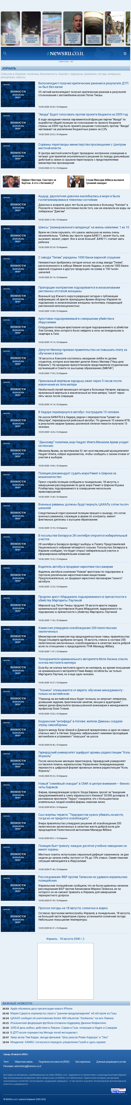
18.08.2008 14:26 (46, 432)
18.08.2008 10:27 (46, 682)
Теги (6, 1061)
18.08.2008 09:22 (46, 776)
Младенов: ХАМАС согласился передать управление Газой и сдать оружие (58, 1042)
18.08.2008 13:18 (46, 528)
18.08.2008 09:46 (46, 745)
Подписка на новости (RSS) (54, 1061)
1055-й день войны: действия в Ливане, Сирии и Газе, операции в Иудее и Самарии (63, 1027)
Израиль (9, 68)
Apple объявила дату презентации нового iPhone (41, 1008)
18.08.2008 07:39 (46, 900)
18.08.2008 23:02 (46, 134)
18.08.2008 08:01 (46, 838)
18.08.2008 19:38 (46, 311)
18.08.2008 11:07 (46, 651)
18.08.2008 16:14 (46, 404)
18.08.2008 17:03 (46, 373)
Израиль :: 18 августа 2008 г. (64, 938)
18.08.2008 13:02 (46, 559)
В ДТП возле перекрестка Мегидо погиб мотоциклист (44, 1032)
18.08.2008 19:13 (46, 342)
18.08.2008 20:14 (46, 277)
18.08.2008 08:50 (46, 807)
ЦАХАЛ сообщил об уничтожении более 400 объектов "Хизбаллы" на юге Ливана (62, 1018)
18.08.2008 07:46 (46, 869)
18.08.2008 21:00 (46, 220)
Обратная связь (24, 1061)
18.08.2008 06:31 (46, 928)
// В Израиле (61, 107)
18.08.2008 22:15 (46, 168)
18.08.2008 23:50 (46, 107)
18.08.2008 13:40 (46, 497)
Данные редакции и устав (111, 1061)
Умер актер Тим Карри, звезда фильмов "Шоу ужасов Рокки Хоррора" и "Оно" (59, 1037)
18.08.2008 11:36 (46, 620)
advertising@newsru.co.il (27, 1066)
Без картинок (83, 1061)
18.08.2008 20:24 (46, 247)
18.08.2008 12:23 (46, 587)
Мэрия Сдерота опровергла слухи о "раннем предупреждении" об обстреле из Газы (63, 1013)
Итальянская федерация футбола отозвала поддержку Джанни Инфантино (58, 1023)
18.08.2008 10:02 (46, 714)
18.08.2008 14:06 (46, 466)
